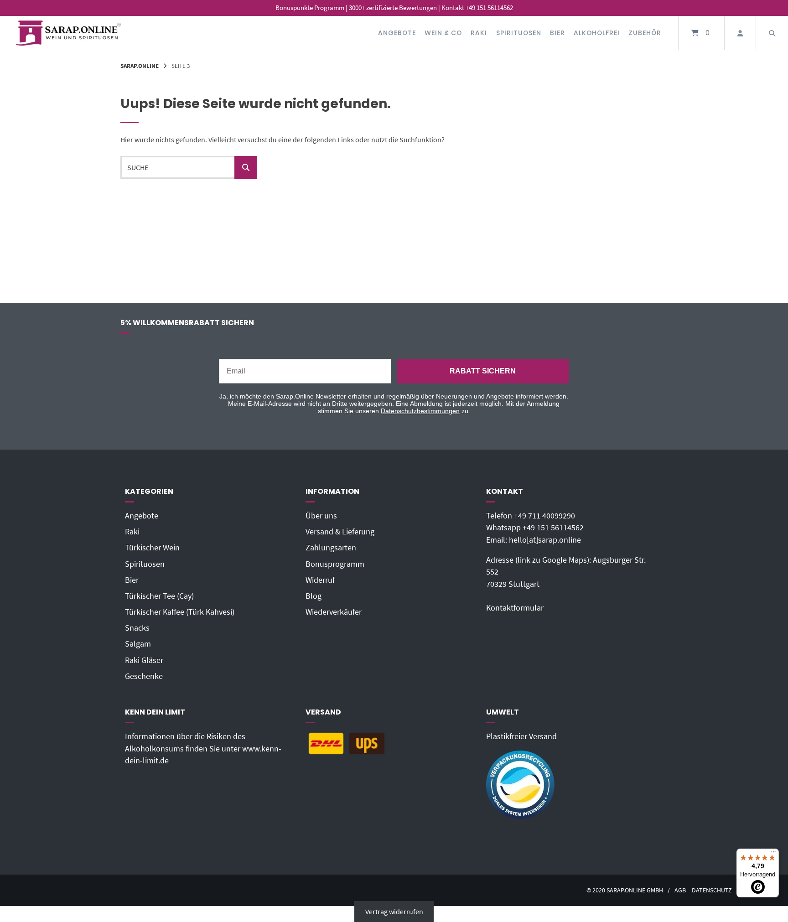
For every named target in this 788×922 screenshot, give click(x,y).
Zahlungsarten (331, 548)
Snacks (137, 628)
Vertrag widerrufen (394, 911)
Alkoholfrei (597, 32)
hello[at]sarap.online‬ (545, 540)
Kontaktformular (515, 608)
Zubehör (644, 32)
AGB (680, 890)
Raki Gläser (144, 660)
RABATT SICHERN (483, 371)
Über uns (321, 516)
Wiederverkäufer (334, 612)
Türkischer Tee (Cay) (159, 596)
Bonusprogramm (335, 564)
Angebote (397, 32)
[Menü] (773, 854)
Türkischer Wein (152, 548)
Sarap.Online (139, 65)
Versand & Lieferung (340, 532)
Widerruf (320, 580)
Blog (313, 596)
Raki (479, 32)
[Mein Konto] (740, 33)
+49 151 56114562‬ (553, 528)
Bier (557, 32)
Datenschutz (712, 890)
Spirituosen (518, 32)
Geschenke (144, 676)
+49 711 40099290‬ (544, 516)
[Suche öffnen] (772, 33)
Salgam (138, 644)
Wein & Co (443, 32)
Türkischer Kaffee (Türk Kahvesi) (179, 612)
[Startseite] (68, 33)
